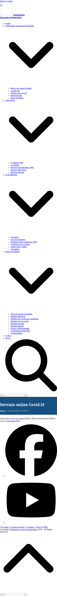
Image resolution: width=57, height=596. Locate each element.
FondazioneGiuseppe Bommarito (12, 16)
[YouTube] (31, 522)
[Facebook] (31, 476)
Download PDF (13, 421)
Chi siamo (4, 527)
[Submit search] (26, 395)
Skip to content (6, 1)
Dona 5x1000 (42, 527)
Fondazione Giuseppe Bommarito (23, 529)
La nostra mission (17, 527)
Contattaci (30, 527)
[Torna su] (28, 590)
